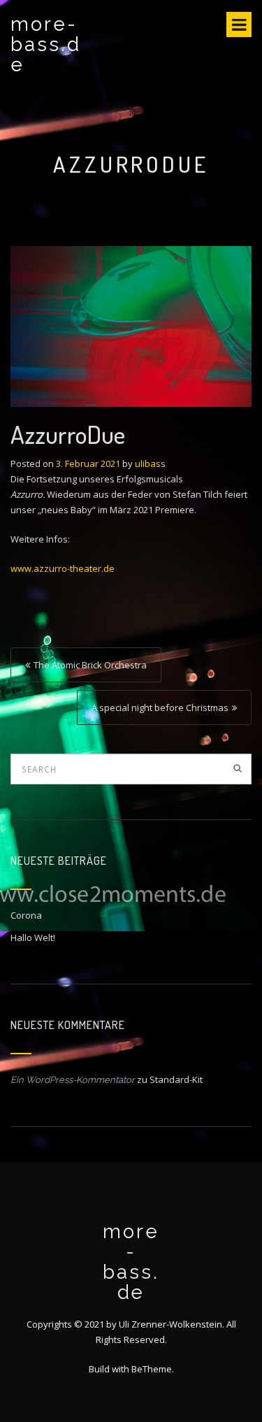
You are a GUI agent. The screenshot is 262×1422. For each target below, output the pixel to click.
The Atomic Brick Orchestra (90, 665)
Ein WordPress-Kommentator (72, 1080)
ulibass (150, 463)
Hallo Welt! (32, 937)
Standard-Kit (176, 1079)
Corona (26, 915)
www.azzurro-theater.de (62, 568)
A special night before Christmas (160, 707)
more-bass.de (45, 44)
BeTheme (151, 1369)
